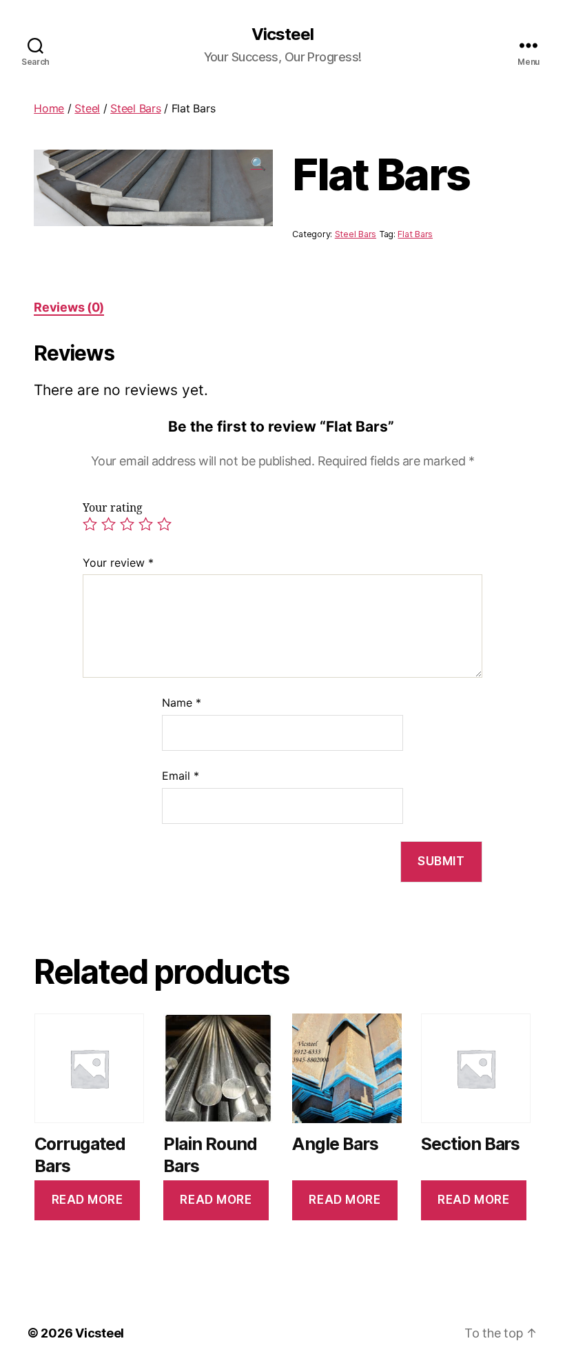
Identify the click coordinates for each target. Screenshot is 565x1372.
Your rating (113, 508)
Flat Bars (415, 234)
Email (180, 776)
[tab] (69, 307)
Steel (87, 108)
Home (49, 108)
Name (181, 702)
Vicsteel (282, 34)
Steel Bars (135, 108)
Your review (118, 562)
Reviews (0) (69, 307)
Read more (87, 1200)
